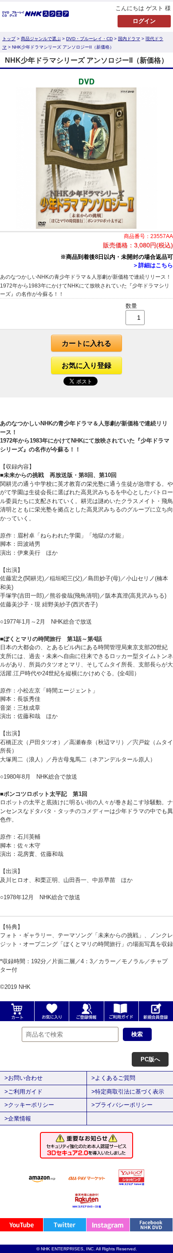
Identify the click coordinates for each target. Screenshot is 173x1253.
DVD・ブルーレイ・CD (89, 38)
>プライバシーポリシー (122, 1105)
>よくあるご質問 (113, 1078)
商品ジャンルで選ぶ (41, 38)
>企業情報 (17, 1118)
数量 (131, 306)
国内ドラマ (129, 38)
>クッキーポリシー (29, 1105)
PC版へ (150, 1059)
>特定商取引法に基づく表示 (127, 1091)
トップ (9, 38)
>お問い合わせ (23, 1078)
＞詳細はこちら (153, 265)
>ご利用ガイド (23, 1091)
